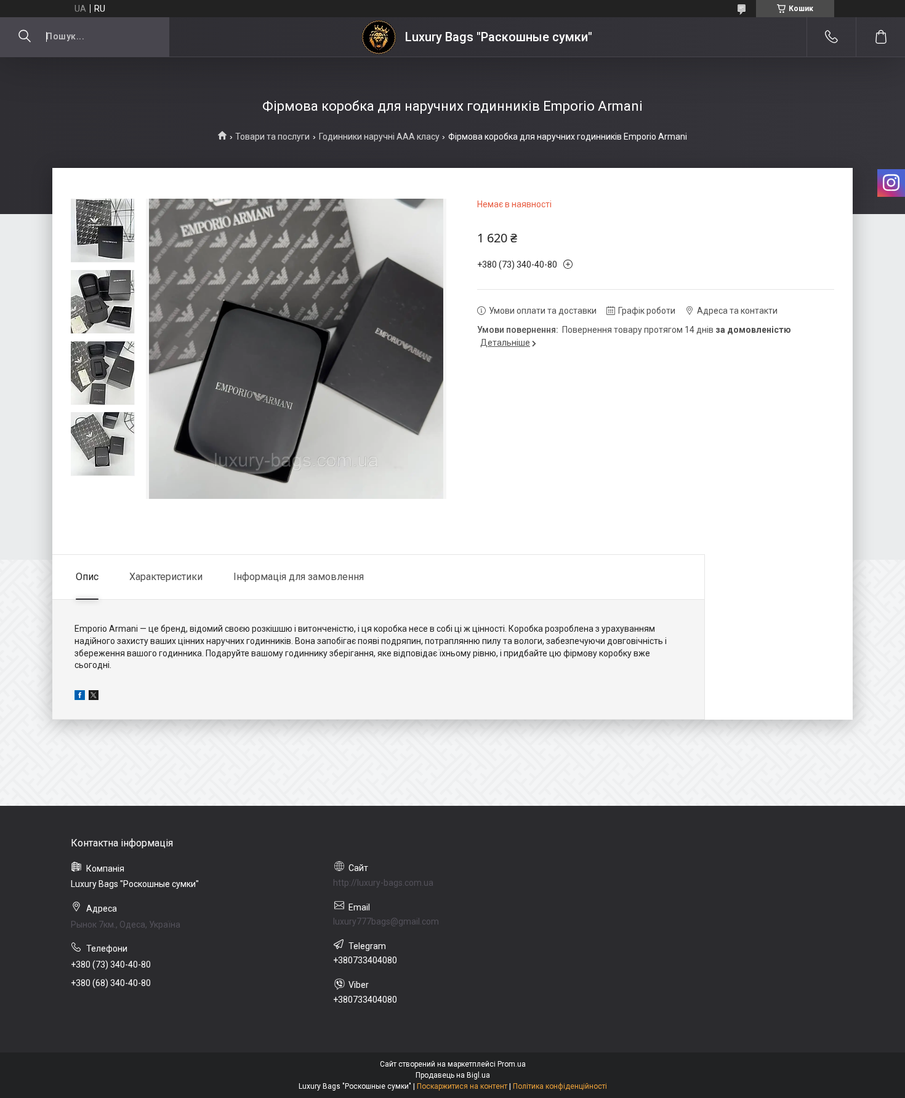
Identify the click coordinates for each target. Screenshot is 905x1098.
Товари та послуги (272, 136)
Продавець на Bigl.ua (453, 1075)
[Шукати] (24, 37)
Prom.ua (511, 1064)
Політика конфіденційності (560, 1086)
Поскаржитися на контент (462, 1086)
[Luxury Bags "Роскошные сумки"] (379, 37)
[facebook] (79, 697)
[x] (94, 697)
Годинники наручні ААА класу (379, 136)
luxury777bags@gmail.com (386, 921)
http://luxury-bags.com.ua (383, 883)
